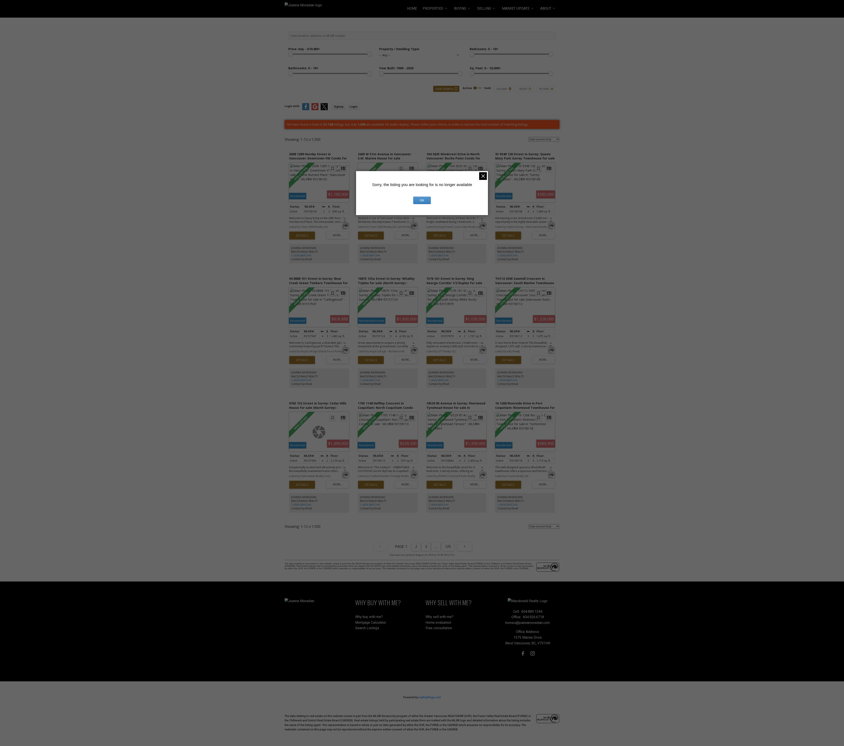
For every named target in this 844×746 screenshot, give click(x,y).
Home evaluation (438, 622)
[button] (523, 653)
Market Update (515, 8)
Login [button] (353, 106)
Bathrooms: (303, 68)
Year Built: (396, 68)
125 (448, 546)
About (545, 8)
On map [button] (502, 89)
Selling (484, 8)
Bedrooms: (484, 49)
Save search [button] (444, 89)
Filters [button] (544, 89)
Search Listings (367, 628)
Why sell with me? (439, 617)
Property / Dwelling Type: (399, 49)
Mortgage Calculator (370, 622)
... (436, 546)
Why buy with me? (369, 617)
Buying (460, 8)
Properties (433, 8)
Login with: (292, 106)
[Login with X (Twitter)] (324, 109)
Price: (304, 49)
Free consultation (439, 628)
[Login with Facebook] (305, 109)
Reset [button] (523, 89)
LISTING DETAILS (302, 236)
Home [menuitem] (412, 8)
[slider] (290, 54)
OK (422, 200)
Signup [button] (339, 106)
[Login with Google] (314, 109)
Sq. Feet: (485, 68)
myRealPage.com (430, 697)
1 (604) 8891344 (301, 255)
